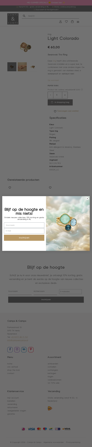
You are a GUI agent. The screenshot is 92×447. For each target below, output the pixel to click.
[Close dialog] (87, 198)
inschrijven (24, 238)
